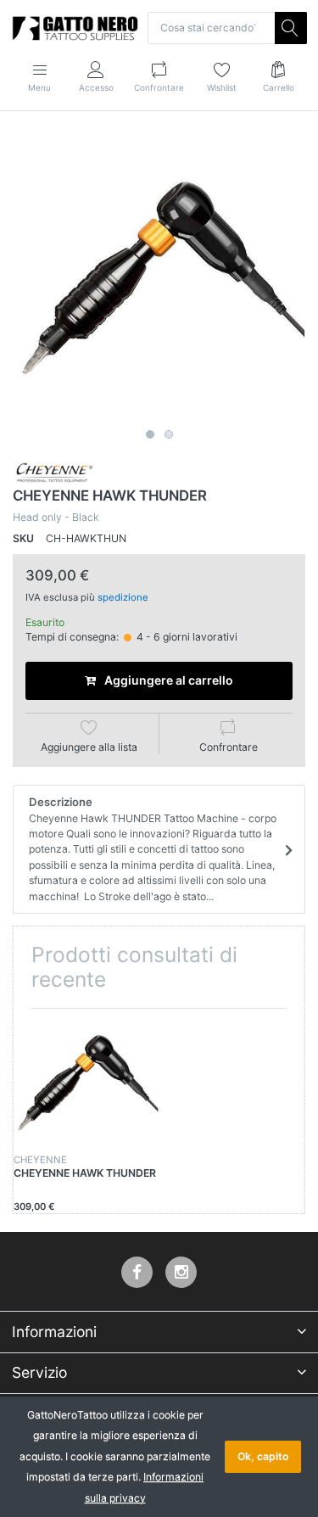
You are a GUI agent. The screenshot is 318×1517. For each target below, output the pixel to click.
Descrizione (152, 849)
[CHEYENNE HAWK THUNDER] (159, 275)
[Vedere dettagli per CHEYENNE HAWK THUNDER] (86, 1081)
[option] (159, 275)
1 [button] (150, 434)
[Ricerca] (291, 28)
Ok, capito (262, 1456)
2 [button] (169, 434)
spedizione (123, 597)
